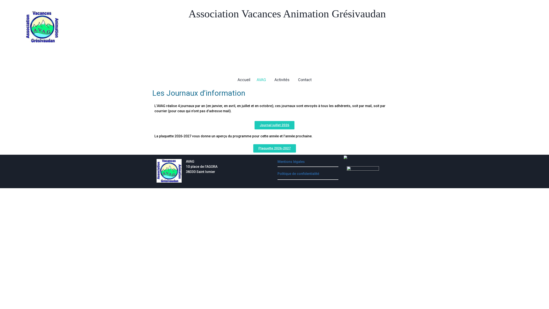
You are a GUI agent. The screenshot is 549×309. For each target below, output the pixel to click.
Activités (282, 79)
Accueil (244, 79)
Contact (305, 79)
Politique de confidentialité (298, 174)
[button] (262, 80)
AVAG (261, 79)
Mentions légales (291, 162)
